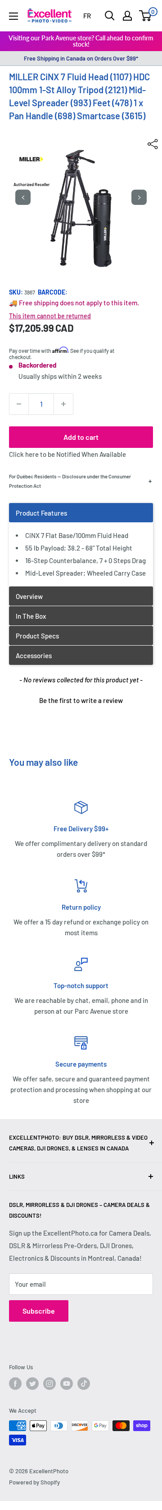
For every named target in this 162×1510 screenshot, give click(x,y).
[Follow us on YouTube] (66, 1383)
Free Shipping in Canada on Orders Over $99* (81, 58)
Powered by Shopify (34, 1482)
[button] (81, 699)
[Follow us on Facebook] (15, 1383)
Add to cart (81, 437)
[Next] (139, 197)
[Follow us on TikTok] (83, 1383)
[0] (145, 15)
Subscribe (38, 1310)
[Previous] (23, 197)
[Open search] (110, 16)
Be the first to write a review (81, 700)
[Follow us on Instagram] (49, 1383)
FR (87, 16)
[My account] (127, 16)
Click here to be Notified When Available (67, 454)
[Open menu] (13, 16)
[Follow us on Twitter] (32, 1383)
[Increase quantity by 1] (63, 404)
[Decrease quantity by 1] (18, 404)
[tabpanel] (81, 544)
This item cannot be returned (50, 316)
